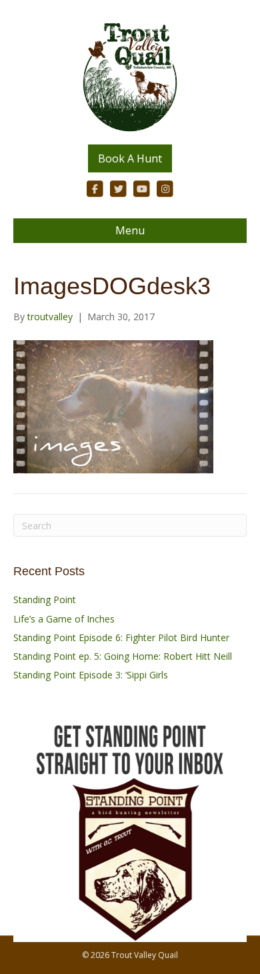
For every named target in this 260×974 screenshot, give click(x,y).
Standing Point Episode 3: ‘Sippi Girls (90, 674)
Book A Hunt (130, 158)
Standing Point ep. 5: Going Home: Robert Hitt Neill (122, 656)
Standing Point (44, 599)
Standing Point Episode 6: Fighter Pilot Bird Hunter (121, 637)
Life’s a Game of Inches (64, 618)
